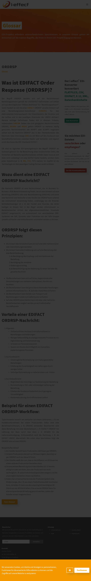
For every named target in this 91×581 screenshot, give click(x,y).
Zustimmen (82, 570)
